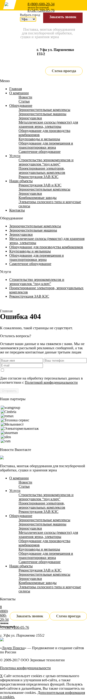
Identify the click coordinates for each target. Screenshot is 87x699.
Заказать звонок (62, 17)
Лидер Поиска (13, 648)
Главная (15, 89)
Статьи (24, 101)
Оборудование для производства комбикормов (46, 247)
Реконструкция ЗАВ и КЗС (40, 185)
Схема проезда (64, 71)
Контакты (17, 210)
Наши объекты (21, 181)
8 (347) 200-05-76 (41, 10)
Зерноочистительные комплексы (44, 110)
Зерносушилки (30, 118)
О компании (19, 93)
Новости (25, 97)
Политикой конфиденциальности (51, 382)
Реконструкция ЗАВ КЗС (38, 177)
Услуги (14, 156)
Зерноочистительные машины (42, 114)
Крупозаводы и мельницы (39, 139)
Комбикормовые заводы (38, 198)
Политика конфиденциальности (25, 668)
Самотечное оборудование (40, 152)
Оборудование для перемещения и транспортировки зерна (46, 145)
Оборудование (20, 106)
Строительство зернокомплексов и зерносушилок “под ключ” (46, 162)
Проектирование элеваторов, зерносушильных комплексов (42, 170)
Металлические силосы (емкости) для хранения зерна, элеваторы (48, 124)
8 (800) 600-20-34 (41, 4)
